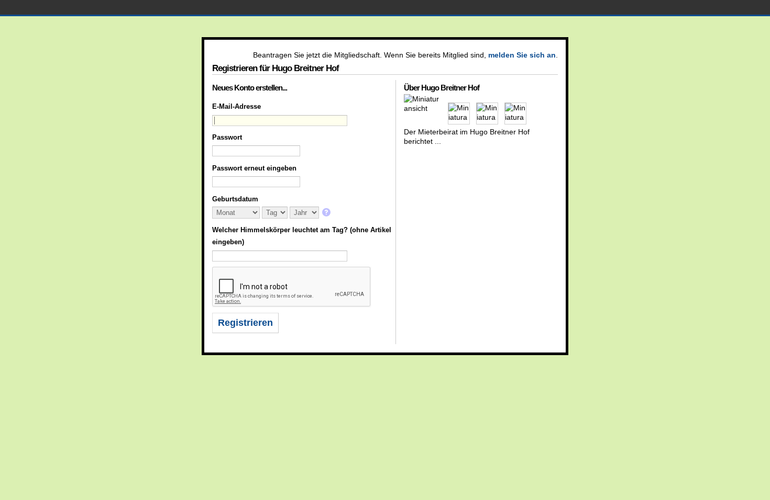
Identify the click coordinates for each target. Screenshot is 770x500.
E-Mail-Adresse (236, 106)
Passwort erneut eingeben (254, 168)
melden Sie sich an (522, 55)
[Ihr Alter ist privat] (327, 213)
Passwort (227, 137)
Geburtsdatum (235, 199)
